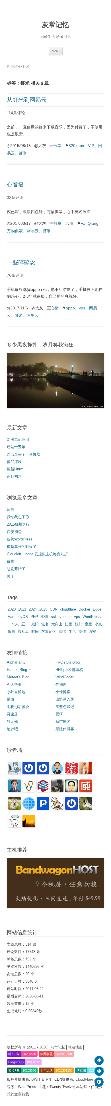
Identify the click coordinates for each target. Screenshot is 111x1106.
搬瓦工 (23, 631)
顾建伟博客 (65, 729)
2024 (33, 609)
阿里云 (33, 315)
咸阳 (35, 624)
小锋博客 (63, 692)
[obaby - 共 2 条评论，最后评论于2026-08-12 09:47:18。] (85, 773)
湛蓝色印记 (65, 707)
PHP (34, 617)
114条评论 (16, 113)
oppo (70, 308)
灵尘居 (12, 714)
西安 (92, 631)
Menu (55, 51)
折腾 (11, 631)
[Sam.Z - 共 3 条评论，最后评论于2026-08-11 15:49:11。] (71, 791)
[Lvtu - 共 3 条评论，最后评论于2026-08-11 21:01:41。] (28, 791)
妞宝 (68, 624)
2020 (12, 609)
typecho (64, 617)
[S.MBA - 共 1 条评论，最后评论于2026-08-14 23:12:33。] (43, 773)
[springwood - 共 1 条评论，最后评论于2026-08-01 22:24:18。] (14, 826)
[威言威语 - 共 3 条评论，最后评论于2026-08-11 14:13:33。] (85, 791)
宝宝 (88, 624)
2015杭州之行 (18, 524)
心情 (69, 223)
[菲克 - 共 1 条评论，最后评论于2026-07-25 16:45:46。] (28, 826)
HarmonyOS (18, 617)
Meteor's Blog (18, 677)
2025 (43, 609)
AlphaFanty (16, 662)
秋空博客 (63, 721)
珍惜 (62, 631)
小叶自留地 (16, 692)
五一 (25, 624)
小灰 (98, 624)
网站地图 (75, 1047)
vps (82, 308)
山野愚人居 (65, 699)
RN (49, 1079)
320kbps (76, 145)
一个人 (13, 624)
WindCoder (64, 677)
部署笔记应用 (18, 439)
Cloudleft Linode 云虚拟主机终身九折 (37, 554)
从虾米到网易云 (27, 100)
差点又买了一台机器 (23, 454)
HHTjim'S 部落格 (69, 670)
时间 (35, 631)
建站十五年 (16, 447)
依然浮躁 (14, 462)
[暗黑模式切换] (99, 1082)
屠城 (10, 699)
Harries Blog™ (19, 670)
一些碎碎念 (21, 262)
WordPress (92, 617)
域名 (45, 624)
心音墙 (15, 184)
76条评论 (15, 275)
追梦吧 (12, 729)
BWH (36, 1079)
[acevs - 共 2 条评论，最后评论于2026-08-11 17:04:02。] (43, 791)
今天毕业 (14, 684)
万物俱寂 (15, 230)
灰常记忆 (55, 24)
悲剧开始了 (16, 569)
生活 (72, 631)
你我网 (61, 684)
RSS (44, 617)
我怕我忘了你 (18, 517)
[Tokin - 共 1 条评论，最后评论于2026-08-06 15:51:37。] (85, 808)
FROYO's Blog (68, 662)
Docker (84, 609)
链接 (10, 561)
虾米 (23, 153)
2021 (22, 609)
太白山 (56, 624)
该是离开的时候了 (21, 546)
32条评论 (15, 197)
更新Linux (15, 469)
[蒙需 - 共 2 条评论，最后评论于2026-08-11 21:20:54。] (14, 791)
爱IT (59, 714)
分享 (57, 145)
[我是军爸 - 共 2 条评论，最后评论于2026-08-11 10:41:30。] (14, 808)
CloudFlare (84, 1079)
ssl (53, 617)
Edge (97, 609)
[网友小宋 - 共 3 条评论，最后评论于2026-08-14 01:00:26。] (57, 773)
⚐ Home (13, 66)
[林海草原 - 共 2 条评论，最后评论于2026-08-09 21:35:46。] (57, 808)
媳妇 (78, 624)
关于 (10, 576)
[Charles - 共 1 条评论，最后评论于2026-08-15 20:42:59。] (14, 773)
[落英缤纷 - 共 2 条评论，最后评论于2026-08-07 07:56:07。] (71, 808)
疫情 (82, 631)
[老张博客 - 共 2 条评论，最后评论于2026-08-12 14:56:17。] (71, 773)
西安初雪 (14, 532)
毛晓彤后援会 (18, 707)
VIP (91, 145)
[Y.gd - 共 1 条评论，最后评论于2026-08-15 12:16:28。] (28, 773)
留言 (10, 509)
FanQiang (89, 223)
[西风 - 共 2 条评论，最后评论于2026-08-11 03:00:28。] (43, 808)
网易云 (33, 230)
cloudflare (68, 609)
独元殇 (12, 721)
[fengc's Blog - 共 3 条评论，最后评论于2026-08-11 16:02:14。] (57, 791)
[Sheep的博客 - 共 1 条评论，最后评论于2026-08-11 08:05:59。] (28, 808)
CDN (53, 609)
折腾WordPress (19, 539)
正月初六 (14, 476)
